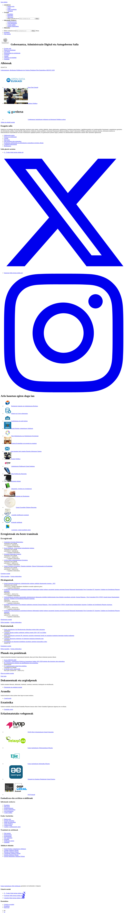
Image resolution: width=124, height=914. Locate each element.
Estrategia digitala (16, 481)
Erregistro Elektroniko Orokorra (12, 554)
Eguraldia (6, 839)
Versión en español (9, 904)
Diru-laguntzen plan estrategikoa (12, 141)
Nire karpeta (7, 34)
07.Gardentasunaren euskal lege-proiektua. (15, 666)
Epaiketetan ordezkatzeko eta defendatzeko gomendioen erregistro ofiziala (23, 143)
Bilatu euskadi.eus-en (13, 18)
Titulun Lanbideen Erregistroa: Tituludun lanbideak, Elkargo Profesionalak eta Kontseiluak (28, 566)
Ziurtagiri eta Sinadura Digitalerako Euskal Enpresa (41, 779)
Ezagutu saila (7, 48)
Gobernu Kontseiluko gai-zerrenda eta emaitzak (24, 443)
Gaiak (9, 8)
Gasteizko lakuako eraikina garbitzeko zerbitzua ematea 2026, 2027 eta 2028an (25, 632)
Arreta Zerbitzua (8, 823)
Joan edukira (4, 2)
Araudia (6, 56)
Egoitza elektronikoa (16, 576)
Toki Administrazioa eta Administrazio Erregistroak (24, 436)
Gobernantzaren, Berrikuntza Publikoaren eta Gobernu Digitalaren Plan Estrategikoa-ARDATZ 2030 (28, 70)
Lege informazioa (8, 811)
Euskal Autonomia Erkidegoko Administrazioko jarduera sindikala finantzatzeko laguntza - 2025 (29, 583)
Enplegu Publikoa (32, 103)
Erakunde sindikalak (16, 522)
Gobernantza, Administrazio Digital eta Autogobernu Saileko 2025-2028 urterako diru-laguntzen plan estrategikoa (34, 661)
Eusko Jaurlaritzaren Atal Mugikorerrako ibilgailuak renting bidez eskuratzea (24, 629)
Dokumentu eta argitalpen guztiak (13, 687)
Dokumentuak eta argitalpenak (12, 53)
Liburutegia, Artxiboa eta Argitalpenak (21, 488)
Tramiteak (10, 11)
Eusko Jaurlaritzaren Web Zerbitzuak (10, 886)
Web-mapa (10, 17)
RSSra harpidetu (5, 576)
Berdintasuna (7, 146)
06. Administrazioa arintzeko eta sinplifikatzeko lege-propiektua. (21, 663)
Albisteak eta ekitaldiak (10, 57)
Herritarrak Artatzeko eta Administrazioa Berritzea (24, 406)
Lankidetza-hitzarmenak (10, 144)
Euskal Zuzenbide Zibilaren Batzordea (26, 507)
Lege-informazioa (12, 23)
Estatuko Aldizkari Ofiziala (11, 855)
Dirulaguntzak (8, 834)
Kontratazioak (8, 836)
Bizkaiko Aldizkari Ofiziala (11, 852)
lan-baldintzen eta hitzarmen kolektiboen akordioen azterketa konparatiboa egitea (25, 641)
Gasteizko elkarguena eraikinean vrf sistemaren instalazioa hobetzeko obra (24, 638)
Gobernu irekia (8, 825)
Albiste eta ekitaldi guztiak (8, 122)
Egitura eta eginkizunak (10, 137)
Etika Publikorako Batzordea (19, 473)
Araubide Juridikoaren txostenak (20, 515)
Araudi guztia (7, 698)
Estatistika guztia (8, 709)
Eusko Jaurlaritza (12, 9)
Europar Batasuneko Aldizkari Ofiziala (14, 856)
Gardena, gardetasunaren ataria (12, 826)
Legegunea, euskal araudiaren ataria (21, 530)
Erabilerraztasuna (12, 21)
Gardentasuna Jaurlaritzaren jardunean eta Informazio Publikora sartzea (47, 119)
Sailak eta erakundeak (10, 822)
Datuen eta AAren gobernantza (19, 413)
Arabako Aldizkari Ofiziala (11, 850)
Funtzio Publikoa (15, 459)
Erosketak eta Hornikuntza (22, 496)
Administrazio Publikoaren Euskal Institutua (23, 466)
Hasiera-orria (10, 6)
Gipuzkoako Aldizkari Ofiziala (12, 853)
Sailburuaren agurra (9, 135)
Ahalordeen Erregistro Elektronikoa (13, 542)
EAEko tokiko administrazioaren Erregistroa (16, 560)
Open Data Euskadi (33, 87)
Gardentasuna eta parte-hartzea (19, 421)
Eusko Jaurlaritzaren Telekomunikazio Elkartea (40, 748)
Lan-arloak (7, 51)
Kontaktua (10, 14)
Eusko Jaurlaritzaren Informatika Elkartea (39, 763)
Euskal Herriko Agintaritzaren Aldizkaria (22, 428)
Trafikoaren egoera (9, 840)
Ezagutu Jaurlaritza (9, 820)
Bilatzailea (10, 15)
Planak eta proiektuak (10, 50)
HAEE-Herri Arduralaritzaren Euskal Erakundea (41, 732)
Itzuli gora (6, 907)
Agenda (6, 138)
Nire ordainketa (8, 837)
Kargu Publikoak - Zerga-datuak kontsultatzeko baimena (19, 548)
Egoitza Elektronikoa (13, 26)
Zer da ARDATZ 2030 (10, 660)
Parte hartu (7, 140)
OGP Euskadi (31, 794)
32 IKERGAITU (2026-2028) (12, 669)
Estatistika (6, 59)
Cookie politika (11, 25)
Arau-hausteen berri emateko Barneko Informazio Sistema (26, 451)
